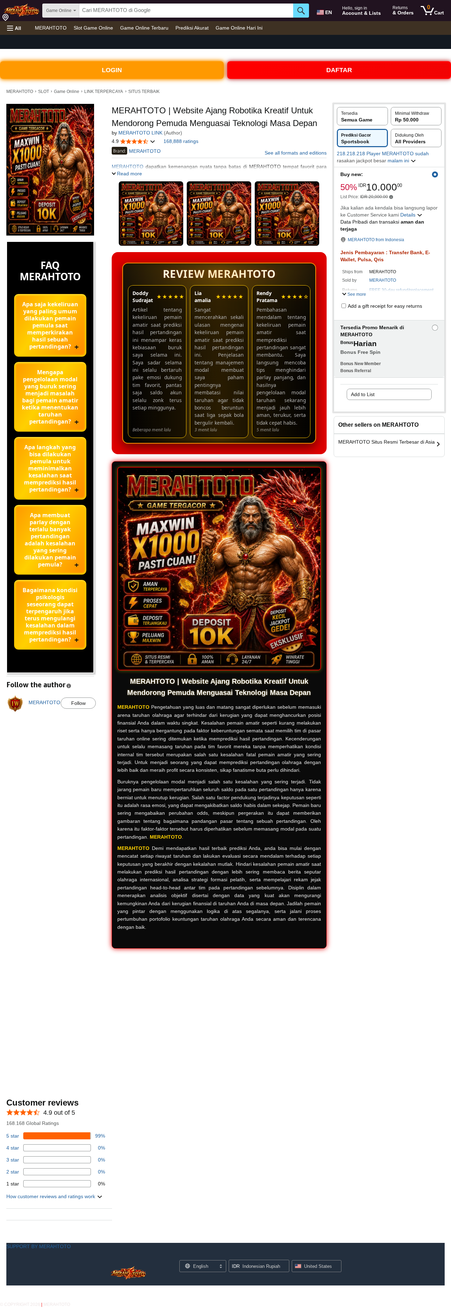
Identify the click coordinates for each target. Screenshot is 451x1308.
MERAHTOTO (51, 28)
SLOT (43, 91)
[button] (14, 28)
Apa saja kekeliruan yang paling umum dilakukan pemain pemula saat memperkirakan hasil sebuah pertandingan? (50, 325)
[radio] (362, 116)
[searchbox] (186, 10)
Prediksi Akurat (192, 28)
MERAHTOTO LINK (140, 133)
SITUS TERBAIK (144, 91)
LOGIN (112, 70)
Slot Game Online (93, 28)
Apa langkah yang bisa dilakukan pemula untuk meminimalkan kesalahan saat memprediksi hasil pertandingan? (50, 468)
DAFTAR (339, 70)
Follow (78, 703)
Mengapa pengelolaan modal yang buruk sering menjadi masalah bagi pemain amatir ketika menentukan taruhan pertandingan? (50, 396)
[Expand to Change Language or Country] (220, 1267)
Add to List (363, 394)
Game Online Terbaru (144, 28)
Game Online (66, 91)
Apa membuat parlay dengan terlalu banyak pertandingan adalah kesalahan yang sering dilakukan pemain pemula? (50, 539)
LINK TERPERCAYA (103, 91)
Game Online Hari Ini (239, 28)
